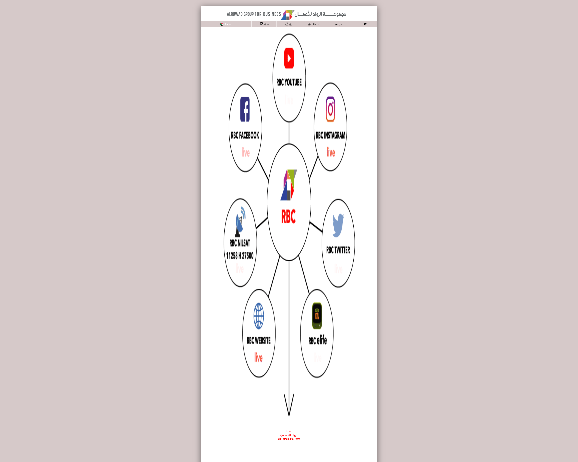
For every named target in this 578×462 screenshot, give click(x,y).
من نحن (338, 24)
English (228, 24)
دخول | (292, 24)
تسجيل (267, 24)
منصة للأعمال (314, 24)
